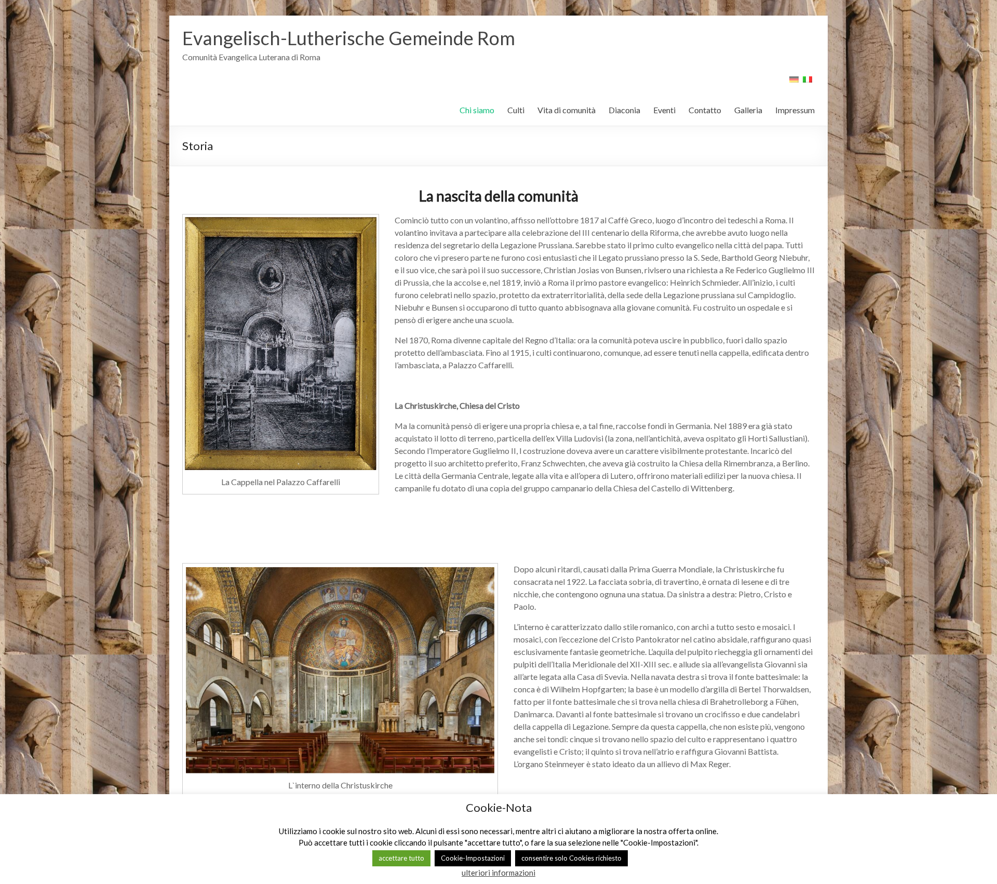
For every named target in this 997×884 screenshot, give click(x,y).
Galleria (748, 110)
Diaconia (624, 110)
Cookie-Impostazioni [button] (473, 858)
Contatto (705, 110)
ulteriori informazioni (498, 872)
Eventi (664, 110)
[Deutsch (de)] (794, 83)
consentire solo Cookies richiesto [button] (571, 858)
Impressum (795, 110)
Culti (515, 110)
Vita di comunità (566, 110)
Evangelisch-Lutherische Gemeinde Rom (348, 37)
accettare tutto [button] (401, 858)
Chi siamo (477, 110)
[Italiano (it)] (807, 83)
